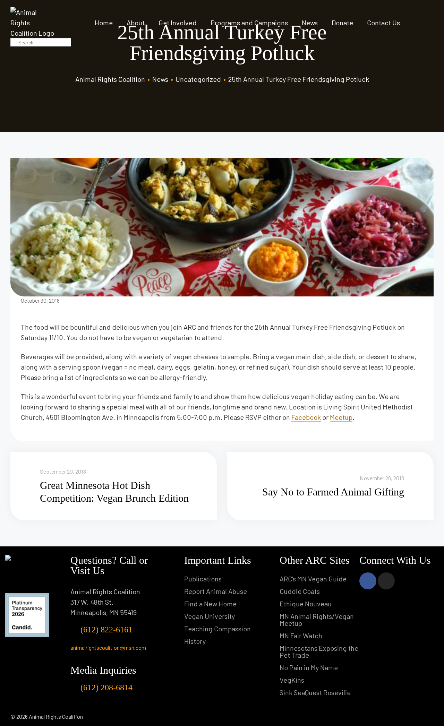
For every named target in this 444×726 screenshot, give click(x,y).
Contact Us (383, 22)
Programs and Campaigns (249, 22)
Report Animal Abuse (215, 591)
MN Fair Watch (301, 635)
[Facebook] (367, 580)
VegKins (292, 680)
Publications (203, 578)
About (136, 22)
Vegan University (209, 616)
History (195, 641)
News (310, 22)
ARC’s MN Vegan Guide (313, 578)
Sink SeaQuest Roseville (315, 692)
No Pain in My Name (309, 667)
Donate (342, 22)
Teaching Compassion (217, 628)
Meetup (341, 417)
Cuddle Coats (300, 591)
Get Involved (178, 22)
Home (104, 22)
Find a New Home (210, 603)
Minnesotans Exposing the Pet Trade (319, 651)
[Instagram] (386, 580)
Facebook (306, 417)
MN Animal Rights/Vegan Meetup (317, 619)
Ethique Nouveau (306, 603)
